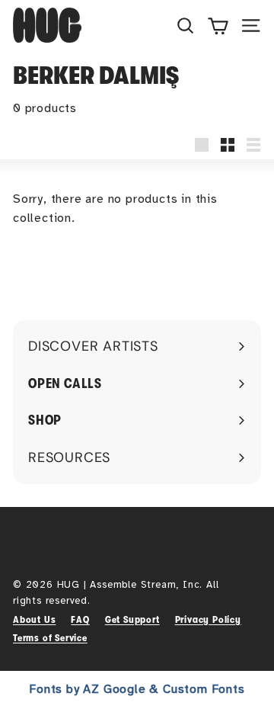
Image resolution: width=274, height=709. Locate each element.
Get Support (132, 619)
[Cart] (218, 25)
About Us (34, 619)
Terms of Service (50, 637)
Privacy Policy (208, 619)
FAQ (80, 619)
